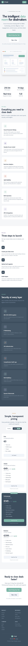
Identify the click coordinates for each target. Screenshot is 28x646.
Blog (2, 625)
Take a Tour (14, 40)
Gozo (17, 638)
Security (3, 616)
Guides (16, 614)
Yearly (17, 428)
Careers (3, 627)
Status (3, 618)
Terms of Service (18, 625)
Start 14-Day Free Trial (14, 35)
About (3, 624)
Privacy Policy (17, 624)
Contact (3, 629)
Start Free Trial (14, 486)
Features (3, 612)
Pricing (3, 614)
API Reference (17, 618)
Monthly (9, 428)
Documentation (18, 612)
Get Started (14, 455)
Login (24, 2)
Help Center (17, 616)
